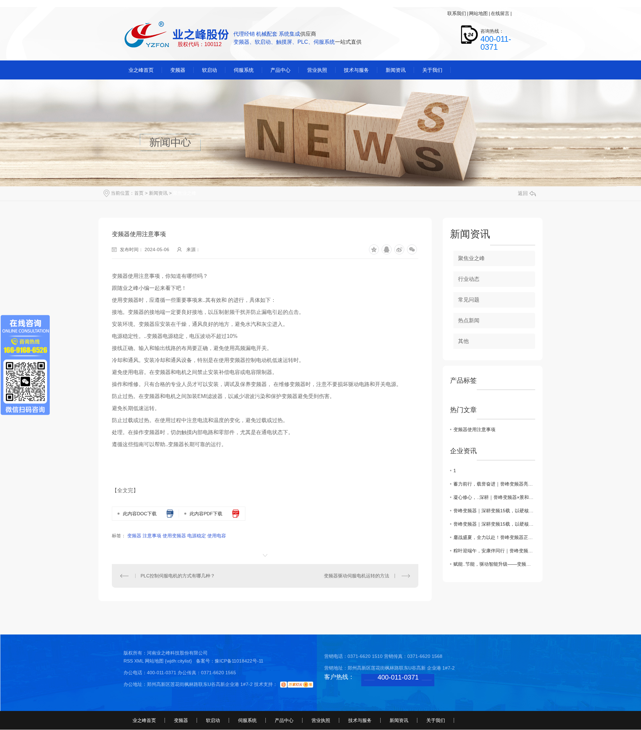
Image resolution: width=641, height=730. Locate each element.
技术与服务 (360, 720)
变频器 (181, 720)
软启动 (213, 720)
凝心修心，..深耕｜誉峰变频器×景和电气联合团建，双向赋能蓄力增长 (494, 497)
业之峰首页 (144, 720)
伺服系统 (247, 720)
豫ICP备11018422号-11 (239, 661)
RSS (129, 661)
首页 (139, 193)
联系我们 (456, 13)
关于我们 (435, 720)
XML (139, 661)
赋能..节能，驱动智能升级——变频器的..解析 (494, 564)
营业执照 (320, 720)
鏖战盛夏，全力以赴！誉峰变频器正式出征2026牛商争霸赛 (494, 537)
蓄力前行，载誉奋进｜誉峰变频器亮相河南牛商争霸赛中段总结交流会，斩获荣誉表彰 (494, 484)
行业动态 (468, 279)
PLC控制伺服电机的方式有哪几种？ (178, 575)
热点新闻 (468, 320)
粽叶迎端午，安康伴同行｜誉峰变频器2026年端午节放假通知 (494, 550)
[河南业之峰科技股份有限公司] (177, 35)
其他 (463, 341)
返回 (523, 193)
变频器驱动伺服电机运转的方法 (356, 575)
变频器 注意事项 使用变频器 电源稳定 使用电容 (176, 535)
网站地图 (478, 13)
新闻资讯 (158, 193)
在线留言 (500, 13)
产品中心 (284, 720)
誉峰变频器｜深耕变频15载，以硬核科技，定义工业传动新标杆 (494, 510)
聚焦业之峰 (184, 193)
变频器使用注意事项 (474, 429)
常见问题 (468, 300)
